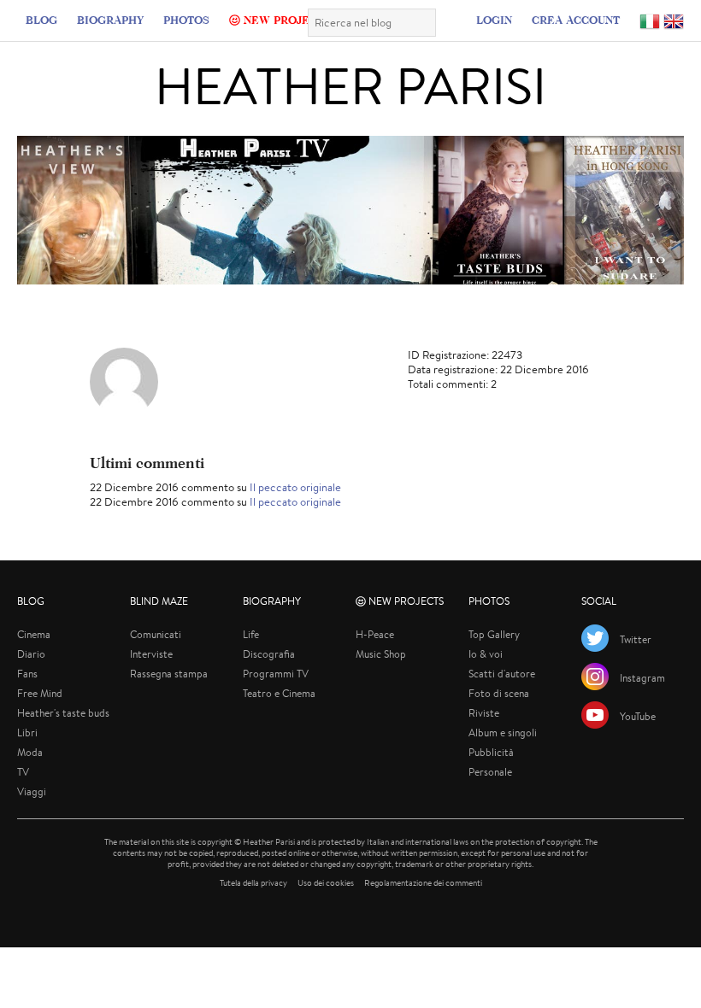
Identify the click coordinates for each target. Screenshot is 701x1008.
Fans (27, 673)
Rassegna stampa (169, 673)
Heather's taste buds (63, 712)
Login (494, 19)
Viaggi (31, 791)
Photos (186, 19)
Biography (110, 19)
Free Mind (39, 693)
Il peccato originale (295, 487)
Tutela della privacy (253, 882)
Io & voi (485, 654)
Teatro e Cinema (279, 693)
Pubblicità (491, 752)
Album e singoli (502, 732)
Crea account (576, 19)
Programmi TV (276, 673)
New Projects (285, 19)
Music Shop (381, 654)
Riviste (483, 712)
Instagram (642, 677)
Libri (27, 732)
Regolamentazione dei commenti (423, 882)
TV (23, 771)
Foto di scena (498, 693)
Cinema (33, 634)
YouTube (638, 716)
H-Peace (375, 634)
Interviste (151, 654)
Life (251, 634)
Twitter (635, 639)
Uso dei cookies (325, 882)
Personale (490, 771)
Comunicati (155, 634)
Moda (30, 752)
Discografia (269, 654)
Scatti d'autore (501, 673)
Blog (41, 19)
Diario (31, 654)
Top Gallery (494, 634)
